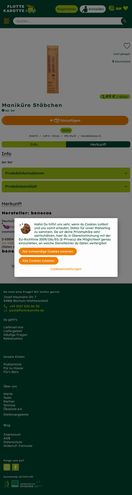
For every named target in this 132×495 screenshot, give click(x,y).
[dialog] (66, 247)
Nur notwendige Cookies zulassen (47, 251)
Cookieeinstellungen (66, 269)
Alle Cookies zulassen (38, 261)
